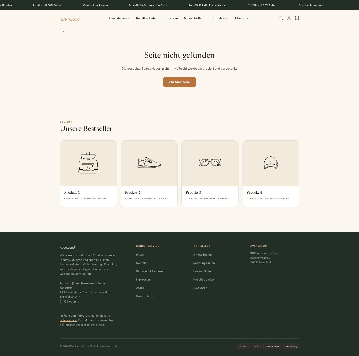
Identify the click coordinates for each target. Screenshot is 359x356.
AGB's (140, 288)
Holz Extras (217, 18)
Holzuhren (171, 18)
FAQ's (140, 254)
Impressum (143, 279)
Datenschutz (144, 296)
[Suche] (281, 18)
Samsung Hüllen (204, 263)
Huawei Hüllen (203, 271)
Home (63, 31)
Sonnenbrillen (193, 18)
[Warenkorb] (297, 18)
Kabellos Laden (146, 18)
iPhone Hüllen (202, 254)
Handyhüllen (118, 18)
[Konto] (289, 18)
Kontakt (141, 263)
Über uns (241, 18)
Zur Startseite (179, 82)
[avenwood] (70, 18)
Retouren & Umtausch (150, 271)
